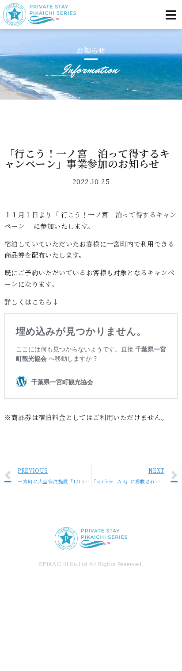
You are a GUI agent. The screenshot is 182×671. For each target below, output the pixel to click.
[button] (171, 15)
